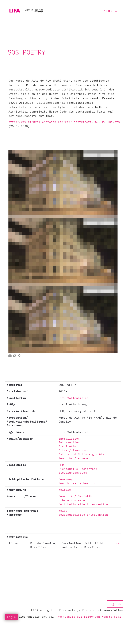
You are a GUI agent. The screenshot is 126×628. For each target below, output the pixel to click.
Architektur (68, 446)
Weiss (63, 510)
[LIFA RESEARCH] (26, 10)
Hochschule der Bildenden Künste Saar (89, 616)
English (115, 604)
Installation (69, 438)
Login (11, 617)
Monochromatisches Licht (79, 483)
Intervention (69, 442)
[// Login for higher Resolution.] (63, 251)
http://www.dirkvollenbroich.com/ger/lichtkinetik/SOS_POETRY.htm (64, 122)
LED (61, 465)
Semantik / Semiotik (75, 496)
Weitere (65, 489)
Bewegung (66, 479)
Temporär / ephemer (74, 458)
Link (115, 543)
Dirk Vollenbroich (74, 398)
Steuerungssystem (73, 472)
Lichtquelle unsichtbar (78, 469)
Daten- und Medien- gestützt (82, 454)
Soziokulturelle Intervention (83, 504)
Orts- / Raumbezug (74, 450)
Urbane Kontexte (72, 500)
